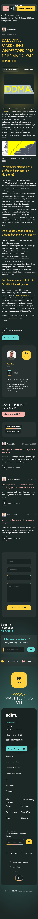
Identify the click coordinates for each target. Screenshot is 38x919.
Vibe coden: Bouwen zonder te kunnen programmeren (18, 521)
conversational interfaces (25, 295)
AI (6, 779)
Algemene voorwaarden (19, 862)
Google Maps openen (15, 749)
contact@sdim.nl (14, 739)
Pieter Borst (11, 30)
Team (8, 817)
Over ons (9, 791)
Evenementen (11, 812)
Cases (8, 806)
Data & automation (10, 70)
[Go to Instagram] (21, 853)
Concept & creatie (13, 767)
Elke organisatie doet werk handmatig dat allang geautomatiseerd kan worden (18, 486)
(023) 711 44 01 (14, 735)
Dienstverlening (27, 799)
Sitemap (24, 817)
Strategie (9, 756)
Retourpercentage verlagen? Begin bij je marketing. (18, 450)
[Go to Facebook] (11, 853)
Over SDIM (26, 812)
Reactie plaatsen (17, 608)
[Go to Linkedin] (26, 853)
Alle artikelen (9, 801)
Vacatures (10, 785)
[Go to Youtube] (16, 853)
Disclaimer (14, 872)
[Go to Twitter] (7, 853)
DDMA (4, 111)
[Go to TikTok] (31, 853)
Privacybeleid (15, 867)
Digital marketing (12, 431)
